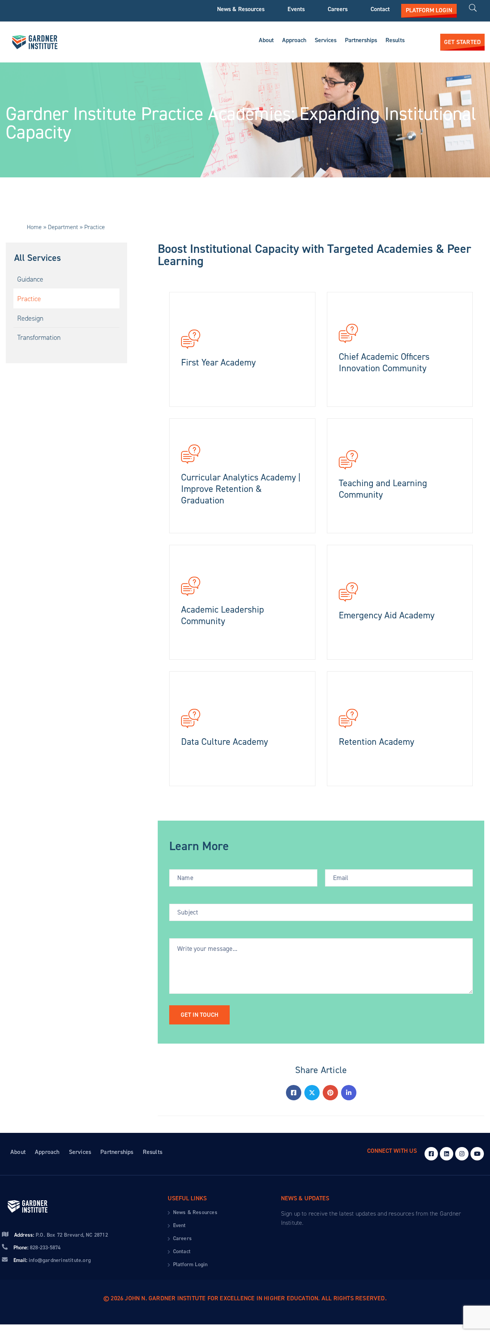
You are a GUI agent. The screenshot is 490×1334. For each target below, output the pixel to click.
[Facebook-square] (431, 1153)
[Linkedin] (348, 1092)
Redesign (30, 318)
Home (34, 227)
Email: (52, 1260)
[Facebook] (293, 1092)
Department (63, 227)
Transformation (38, 338)
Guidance (30, 279)
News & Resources (241, 9)
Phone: (36, 1247)
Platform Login (190, 1264)
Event (179, 1225)
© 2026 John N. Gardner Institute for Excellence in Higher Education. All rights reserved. (245, 1298)
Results (395, 40)
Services (325, 40)
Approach (294, 40)
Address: (61, 1235)
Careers (338, 9)
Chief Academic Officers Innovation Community (384, 362)
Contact (380, 9)
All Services (37, 258)
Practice (29, 298)
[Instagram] (462, 1153)
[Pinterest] (330, 1092)
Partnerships (361, 40)
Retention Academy (376, 742)
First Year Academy (218, 362)
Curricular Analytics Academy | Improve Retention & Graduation (241, 488)
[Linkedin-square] (446, 1153)
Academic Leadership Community (222, 615)
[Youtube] (477, 1153)
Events (296, 9)
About (266, 40)
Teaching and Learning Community (383, 489)
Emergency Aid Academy (386, 615)
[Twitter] (312, 1092)
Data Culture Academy (224, 742)
